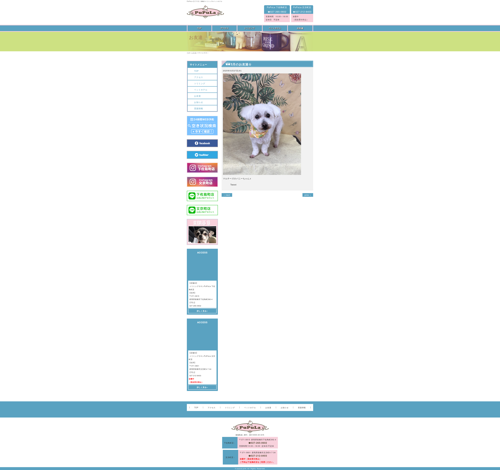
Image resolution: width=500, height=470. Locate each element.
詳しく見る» (202, 311)
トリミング (250, 28)
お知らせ (198, 102)
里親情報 (198, 108)
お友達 (300, 28)
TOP (199, 28)
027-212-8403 (195, 375)
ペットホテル (275, 28)
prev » (308, 194)
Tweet (233, 184)
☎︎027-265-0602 (277, 11)
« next (227, 194)
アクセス (224, 28)
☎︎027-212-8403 (302, 11)
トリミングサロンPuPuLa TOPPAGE (205, 11)
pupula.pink (241, 468)
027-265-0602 (195, 305)
